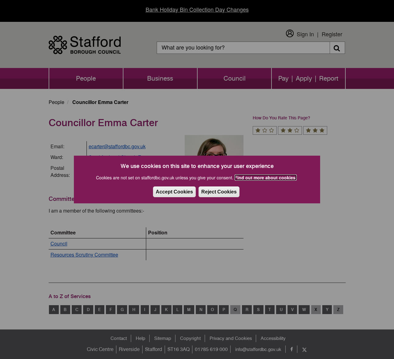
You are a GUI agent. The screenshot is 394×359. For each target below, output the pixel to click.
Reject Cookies (219, 191)
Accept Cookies (174, 191)
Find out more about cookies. (266, 177)
